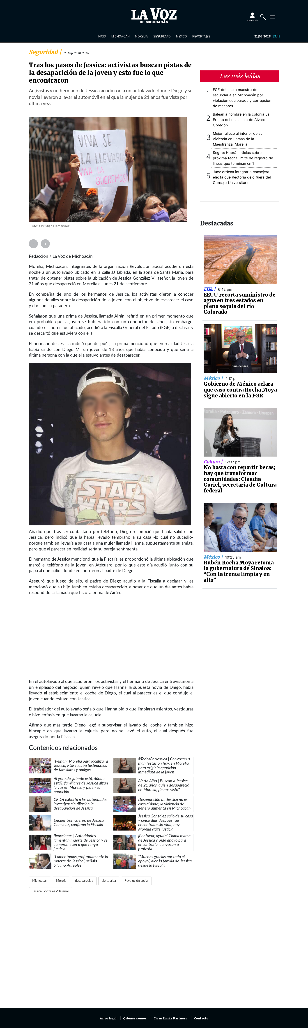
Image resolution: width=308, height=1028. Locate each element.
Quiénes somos (135, 1018)
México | (214, 378)
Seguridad (162, 36)
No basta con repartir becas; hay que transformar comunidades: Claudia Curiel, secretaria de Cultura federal (240, 479)
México (181, 36)
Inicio (102, 36)
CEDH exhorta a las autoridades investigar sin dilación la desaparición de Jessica (80, 804)
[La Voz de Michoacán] (154, 15)
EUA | (210, 289)
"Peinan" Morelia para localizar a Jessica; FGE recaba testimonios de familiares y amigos (81, 765)
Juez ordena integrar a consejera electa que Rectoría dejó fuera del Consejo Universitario (242, 177)
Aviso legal (108, 1018)
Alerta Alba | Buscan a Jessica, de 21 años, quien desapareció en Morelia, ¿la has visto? (163, 785)
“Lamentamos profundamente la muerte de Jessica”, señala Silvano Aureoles (81, 861)
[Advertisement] (111, 954)
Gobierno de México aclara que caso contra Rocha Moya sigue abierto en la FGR (240, 390)
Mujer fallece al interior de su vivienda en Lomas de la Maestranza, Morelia (237, 138)
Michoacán (120, 36)
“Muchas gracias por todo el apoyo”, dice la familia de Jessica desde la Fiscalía (165, 861)
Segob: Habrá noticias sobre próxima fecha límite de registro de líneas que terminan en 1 (243, 158)
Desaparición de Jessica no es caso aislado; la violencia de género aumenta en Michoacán (164, 804)
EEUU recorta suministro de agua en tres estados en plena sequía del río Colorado (240, 303)
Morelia (141, 36)
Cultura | (214, 461)
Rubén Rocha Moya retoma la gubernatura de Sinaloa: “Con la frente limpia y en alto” (239, 571)
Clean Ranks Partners (170, 1018)
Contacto (201, 1018)
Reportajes (201, 36)
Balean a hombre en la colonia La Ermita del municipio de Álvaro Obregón (241, 119)
